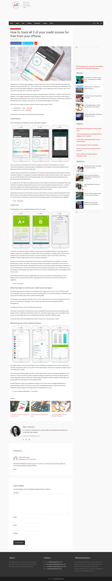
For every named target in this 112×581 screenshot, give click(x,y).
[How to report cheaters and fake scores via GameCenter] (19, 406)
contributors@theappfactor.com (56, 566)
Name (15, 517)
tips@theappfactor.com (54, 568)
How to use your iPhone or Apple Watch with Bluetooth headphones (92, 176)
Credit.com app (17, 251)
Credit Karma (46, 165)
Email (15, 525)
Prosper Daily (42, 373)
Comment (15, 493)
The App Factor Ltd (58, 579)
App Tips (12, 28)
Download (29, 108)
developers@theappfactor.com (56, 564)
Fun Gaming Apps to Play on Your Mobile (87, 145)
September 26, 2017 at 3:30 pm (27, 459)
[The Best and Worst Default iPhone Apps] (40, 406)
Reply (14, 469)
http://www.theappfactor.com (31, 436)
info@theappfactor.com (55, 562)
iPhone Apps (17, 28)
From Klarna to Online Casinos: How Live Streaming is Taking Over (93, 79)
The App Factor (16, 5)
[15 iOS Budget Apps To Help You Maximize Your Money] (61, 406)
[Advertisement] (72, 10)
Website (15, 533)
